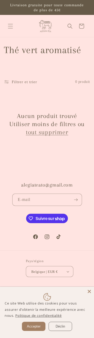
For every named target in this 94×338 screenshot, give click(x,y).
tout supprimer (47, 132)
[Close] (89, 291)
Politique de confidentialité (38, 315)
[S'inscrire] (76, 200)
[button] (10, 26)
